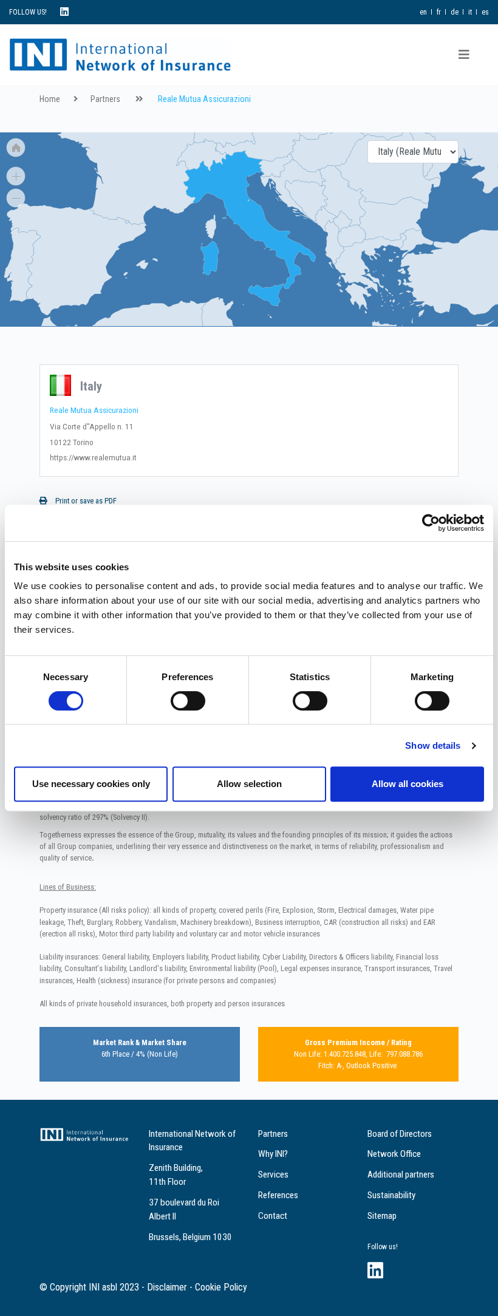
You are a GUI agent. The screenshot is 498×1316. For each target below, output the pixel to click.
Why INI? (273, 1153)
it (470, 12)
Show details (432, 745)
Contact (272, 1215)
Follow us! (382, 1247)
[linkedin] (64, 12)
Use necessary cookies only (91, 784)
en (423, 12)
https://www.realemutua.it (93, 457)
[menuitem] (127, 221)
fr (439, 12)
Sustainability (391, 1195)
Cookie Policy (221, 1287)
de (455, 12)
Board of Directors (399, 1133)
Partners (105, 99)
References (278, 1195)
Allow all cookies (407, 784)
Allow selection (249, 784)
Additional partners (400, 1174)
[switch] (188, 701)
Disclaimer (167, 1287)
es (485, 12)
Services (273, 1174)
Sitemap (382, 1215)
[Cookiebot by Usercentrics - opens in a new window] (431, 523)
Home (49, 99)
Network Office (394, 1153)
